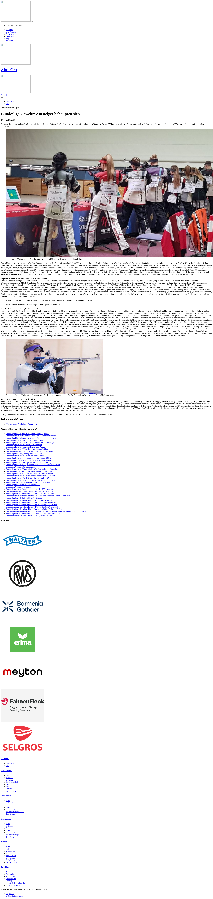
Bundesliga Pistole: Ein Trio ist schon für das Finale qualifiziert (30, 476)
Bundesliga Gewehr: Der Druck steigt (20, 467)
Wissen (8, 786)
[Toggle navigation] (32, 21)
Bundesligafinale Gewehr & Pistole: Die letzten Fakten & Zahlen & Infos (34, 509)
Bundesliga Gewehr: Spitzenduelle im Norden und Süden (28, 458)
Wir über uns (11, 851)
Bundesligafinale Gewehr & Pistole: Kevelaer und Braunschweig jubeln (34, 513)
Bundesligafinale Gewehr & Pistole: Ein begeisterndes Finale (29, 516)
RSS (7, 766)
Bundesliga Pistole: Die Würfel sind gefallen (23, 485)
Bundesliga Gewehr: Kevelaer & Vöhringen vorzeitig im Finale (30, 480)
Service (9, 789)
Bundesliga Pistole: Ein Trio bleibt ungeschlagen (25, 456)
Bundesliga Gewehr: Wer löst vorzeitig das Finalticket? (27, 478)
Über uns (9, 780)
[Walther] (22, 556)
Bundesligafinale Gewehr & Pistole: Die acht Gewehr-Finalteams (31, 494)
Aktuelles (9, 70)
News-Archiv (11, 763)
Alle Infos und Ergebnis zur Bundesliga (21, 424)
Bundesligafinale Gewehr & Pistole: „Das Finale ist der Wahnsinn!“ (32, 507)
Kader (8, 807)
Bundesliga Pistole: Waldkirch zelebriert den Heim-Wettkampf (30, 474)
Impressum (10, 894)
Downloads (10, 858)
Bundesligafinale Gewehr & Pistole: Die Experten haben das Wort (31, 505)
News (8, 775)
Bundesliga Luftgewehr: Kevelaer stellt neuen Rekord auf (28, 460)
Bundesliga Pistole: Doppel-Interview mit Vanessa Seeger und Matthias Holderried (38, 496)
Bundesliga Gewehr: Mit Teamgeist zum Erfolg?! (25, 440)
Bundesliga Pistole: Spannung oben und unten (24, 454)
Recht (8, 784)
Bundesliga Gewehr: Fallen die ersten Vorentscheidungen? (28, 449)
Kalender (9, 778)
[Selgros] (22, 754)
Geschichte (10, 874)
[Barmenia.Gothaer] (22, 622)
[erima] (22, 655)
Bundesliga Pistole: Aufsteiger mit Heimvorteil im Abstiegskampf (31, 462)
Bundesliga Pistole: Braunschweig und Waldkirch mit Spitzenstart (31, 438)
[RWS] (22, 589)
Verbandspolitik (12, 782)
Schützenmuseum (13, 885)
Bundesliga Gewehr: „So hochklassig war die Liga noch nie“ (29, 451)
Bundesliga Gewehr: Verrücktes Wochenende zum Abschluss (29, 491)
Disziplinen (10, 809)
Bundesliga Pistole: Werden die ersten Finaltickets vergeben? (29, 471)
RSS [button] (7, 104)
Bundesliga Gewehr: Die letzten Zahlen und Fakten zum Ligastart (31, 442)
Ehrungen (10, 881)
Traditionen (10, 876)
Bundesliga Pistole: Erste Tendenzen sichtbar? (24, 445)
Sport (8, 805)
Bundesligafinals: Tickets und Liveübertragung (24, 498)
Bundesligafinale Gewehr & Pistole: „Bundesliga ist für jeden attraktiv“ (33, 500)
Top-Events (10, 814)
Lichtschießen (11, 862)
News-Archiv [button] (11, 101)
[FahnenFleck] (22, 721)
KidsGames (10, 860)
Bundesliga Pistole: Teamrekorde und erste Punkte (25, 447)
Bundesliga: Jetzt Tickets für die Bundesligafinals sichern (28, 482)
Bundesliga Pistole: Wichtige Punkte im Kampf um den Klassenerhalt (33, 465)
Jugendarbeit (11, 856)
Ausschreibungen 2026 (15, 812)
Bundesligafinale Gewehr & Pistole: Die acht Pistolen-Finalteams (31, 502)
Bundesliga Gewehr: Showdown (18, 487)
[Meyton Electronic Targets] (22, 688)
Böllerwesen (11, 879)
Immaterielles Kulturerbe (15, 883)
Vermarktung (11, 791)
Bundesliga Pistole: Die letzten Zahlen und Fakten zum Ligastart (31, 436)
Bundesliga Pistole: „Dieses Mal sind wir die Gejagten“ (27, 434)
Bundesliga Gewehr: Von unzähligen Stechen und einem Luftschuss (32, 469)
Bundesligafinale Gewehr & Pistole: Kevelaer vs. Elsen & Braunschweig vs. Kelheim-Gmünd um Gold (46, 511)
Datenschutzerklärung (14, 896)
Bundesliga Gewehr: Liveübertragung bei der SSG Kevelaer (29, 489)
